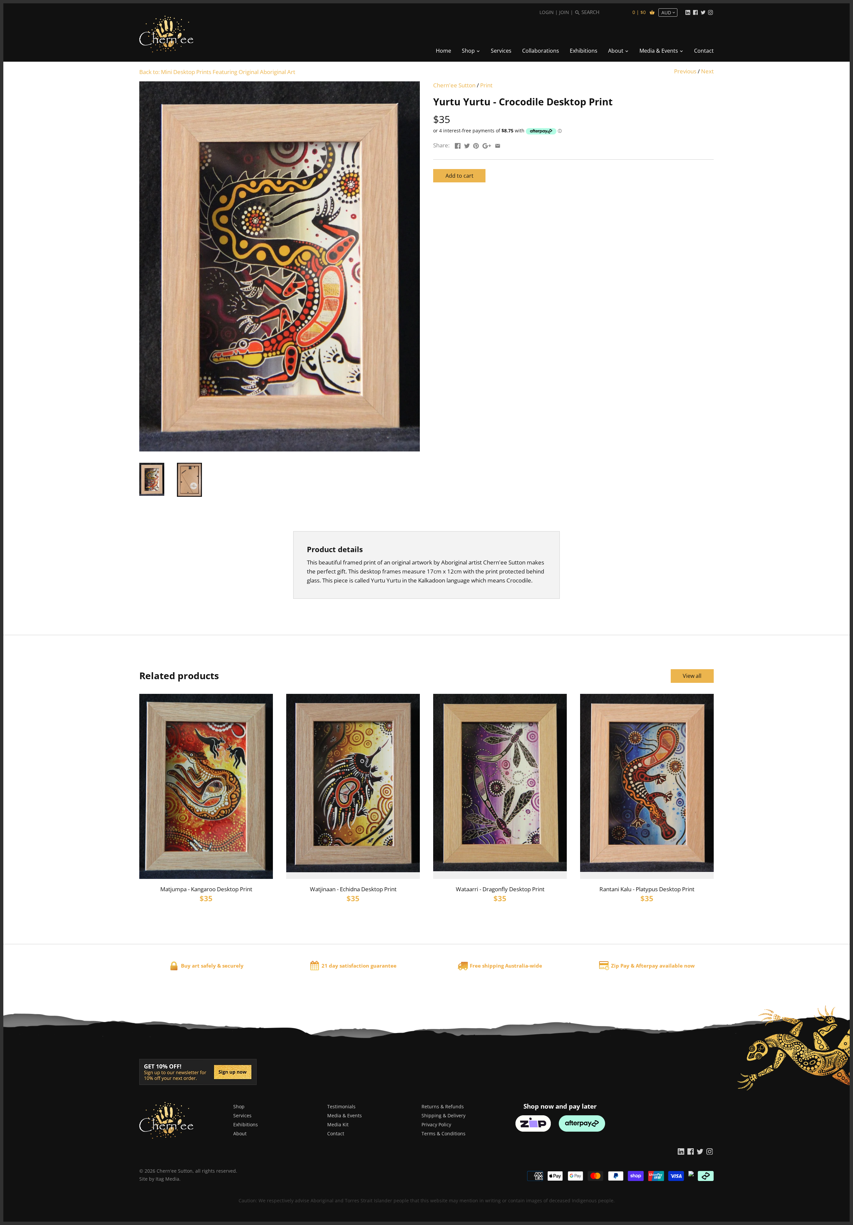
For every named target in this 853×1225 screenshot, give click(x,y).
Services (242, 1115)
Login (546, 12)
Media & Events (344, 1115)
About (240, 1133)
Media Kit (338, 1124)
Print (486, 85)
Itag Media (167, 1179)
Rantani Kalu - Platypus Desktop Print (646, 889)
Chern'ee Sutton (454, 85)
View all (692, 676)
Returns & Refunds (443, 1106)
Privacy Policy (436, 1124)
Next (707, 71)
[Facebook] (695, 12)
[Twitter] (703, 12)
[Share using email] (497, 144)
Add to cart (459, 175)
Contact (335, 1133)
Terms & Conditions (443, 1133)
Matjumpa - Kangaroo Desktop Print (206, 889)
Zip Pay (620, 965)
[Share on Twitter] (467, 144)
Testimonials (341, 1106)
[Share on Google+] (486, 144)
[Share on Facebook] (457, 144)
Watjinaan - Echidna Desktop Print (353, 889)
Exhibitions (245, 1124)
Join (564, 12)
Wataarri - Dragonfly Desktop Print (500, 889)
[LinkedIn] (687, 12)
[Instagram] (710, 12)
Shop (239, 1106)
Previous (685, 71)
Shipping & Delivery (443, 1115)
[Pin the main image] (476, 144)
